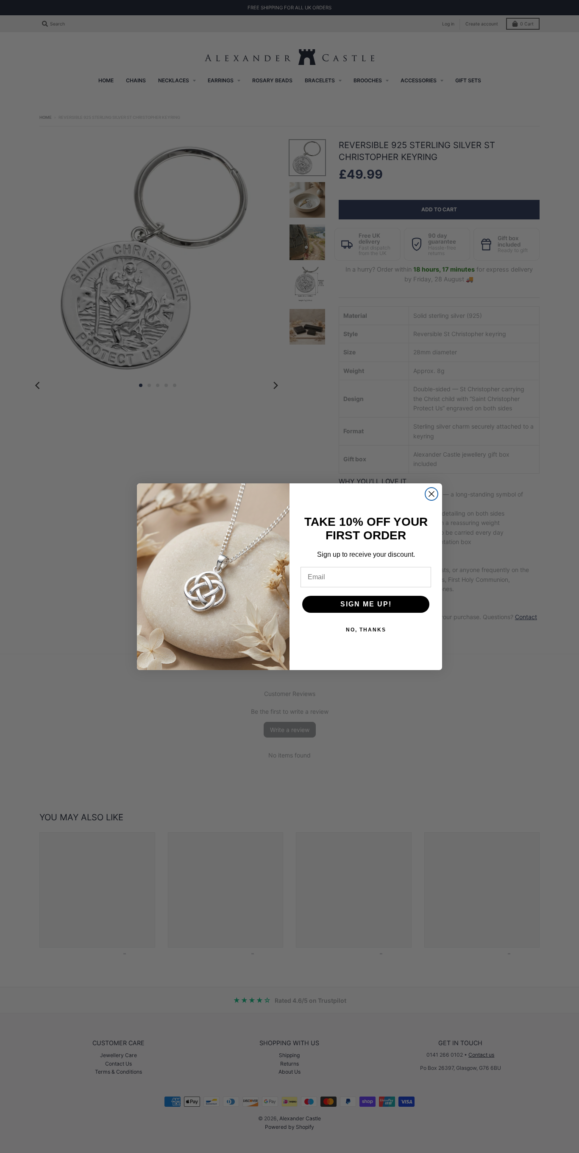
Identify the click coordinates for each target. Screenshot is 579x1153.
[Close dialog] (431, 494)
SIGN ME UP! (366, 604)
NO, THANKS (366, 630)
